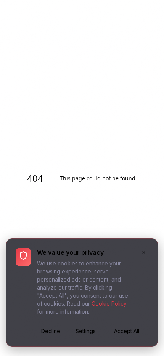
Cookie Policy (109, 303)
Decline (50, 331)
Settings (86, 331)
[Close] (143, 253)
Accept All (126, 331)
